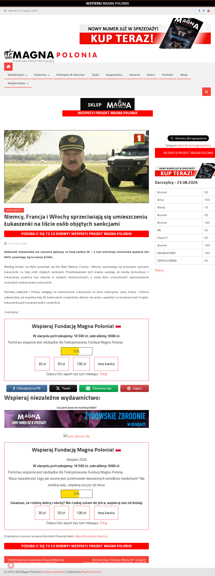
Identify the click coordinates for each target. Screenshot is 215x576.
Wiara (151, 74)
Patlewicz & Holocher (70, 74)
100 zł (81, 364)
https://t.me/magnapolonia (194, 145)
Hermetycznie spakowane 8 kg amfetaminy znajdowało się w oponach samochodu (36, 560)
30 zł (42, 364)
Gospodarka (114, 74)
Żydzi (95, 74)
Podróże (167, 74)
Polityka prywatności (54, 572)
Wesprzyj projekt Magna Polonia (107, 113)
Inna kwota (106, 364)
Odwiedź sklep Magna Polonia (107, 104)
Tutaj (103, 374)
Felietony (40, 74)
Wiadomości (16, 74)
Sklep (183, 74)
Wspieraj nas (16, 83)
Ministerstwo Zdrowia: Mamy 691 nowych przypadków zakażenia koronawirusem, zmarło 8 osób (114, 560)
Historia (134, 74)
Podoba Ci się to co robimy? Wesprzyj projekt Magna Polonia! (76, 233)
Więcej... (160, 270)
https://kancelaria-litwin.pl (91, 536)
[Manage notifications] (11, 565)
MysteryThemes (91, 572)
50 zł (61, 364)
